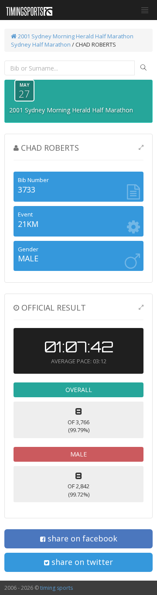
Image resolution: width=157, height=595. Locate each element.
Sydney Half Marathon (41, 44)
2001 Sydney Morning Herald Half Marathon (75, 36)
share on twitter (81, 562)
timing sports (56, 588)
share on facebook (81, 538)
